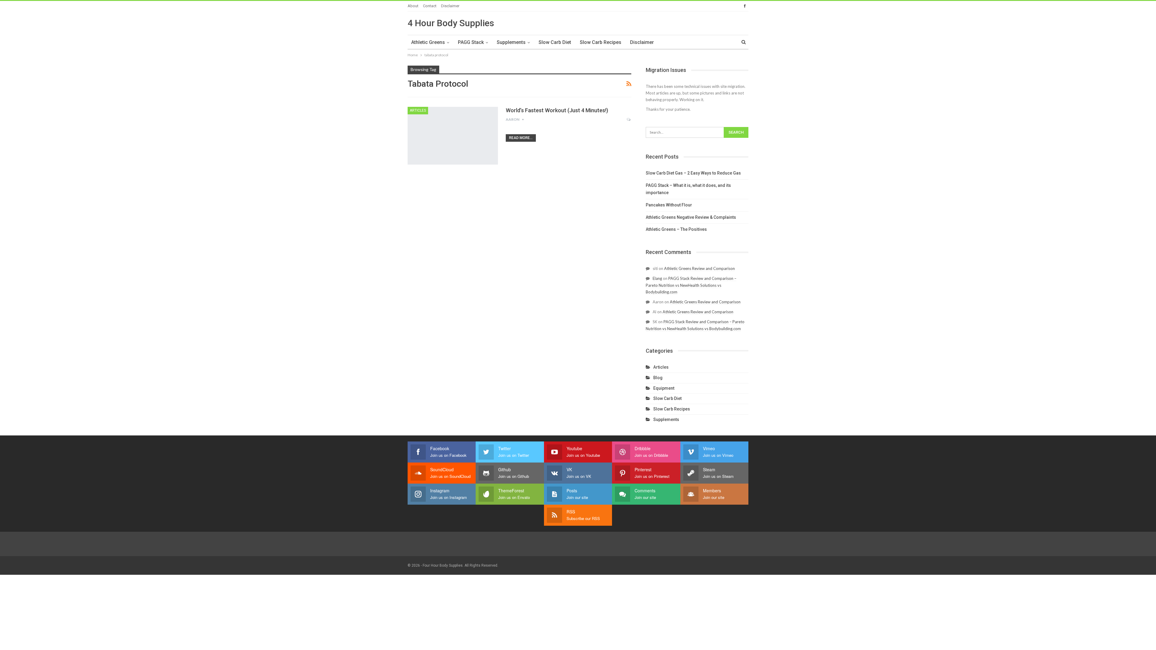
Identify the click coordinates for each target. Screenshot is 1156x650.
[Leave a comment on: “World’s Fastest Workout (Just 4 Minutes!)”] (629, 119)
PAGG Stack (471, 42)
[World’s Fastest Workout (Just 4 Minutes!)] (453, 136)
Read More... (521, 138)
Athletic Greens (428, 42)
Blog (658, 377)
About (413, 6)
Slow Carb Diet (555, 42)
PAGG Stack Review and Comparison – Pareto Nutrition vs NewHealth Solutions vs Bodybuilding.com (691, 285)
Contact (430, 6)
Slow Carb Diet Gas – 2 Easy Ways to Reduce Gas (693, 173)
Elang (657, 278)
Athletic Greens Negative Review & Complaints (691, 217)
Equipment (663, 388)
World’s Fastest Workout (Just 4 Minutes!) (557, 110)
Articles (418, 110)
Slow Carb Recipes (600, 42)
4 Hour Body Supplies (451, 23)
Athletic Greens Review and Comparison (699, 268)
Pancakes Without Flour (669, 205)
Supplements (511, 42)
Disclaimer (450, 6)
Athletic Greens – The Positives (676, 229)
